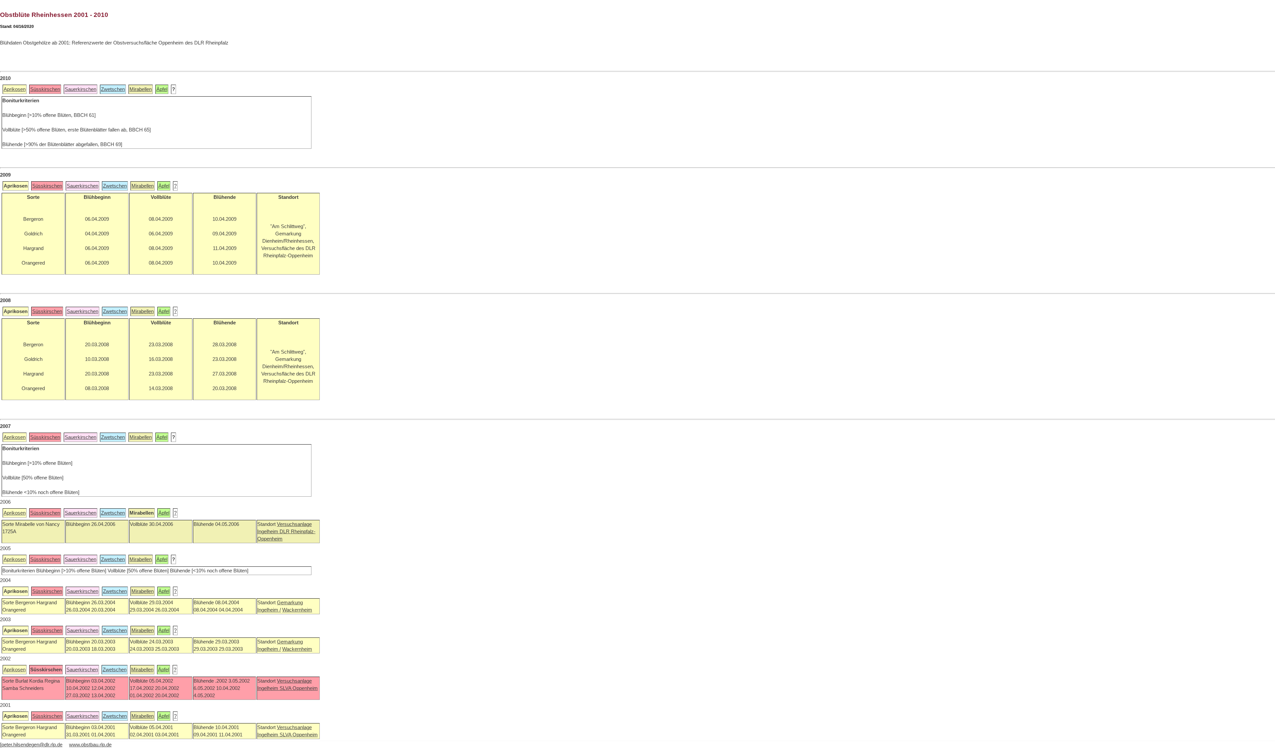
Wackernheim (297, 610)
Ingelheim (268, 531)
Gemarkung (290, 602)
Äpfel (161, 89)
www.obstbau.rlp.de (90, 744)
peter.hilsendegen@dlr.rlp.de (31, 744)
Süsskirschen (45, 89)
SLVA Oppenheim (299, 688)
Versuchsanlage (294, 524)
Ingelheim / (269, 610)
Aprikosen (15, 89)
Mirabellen (140, 89)
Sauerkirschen (80, 89)
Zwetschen (113, 89)
